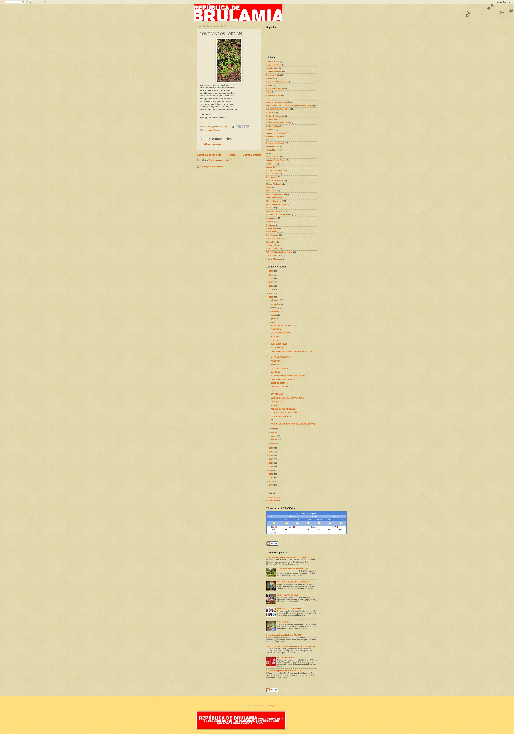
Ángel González (272, 62)
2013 (271, 467)
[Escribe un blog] (240, 126)
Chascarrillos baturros (275, 89)
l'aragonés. (270, 167)
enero (273, 443)
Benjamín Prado (273, 75)
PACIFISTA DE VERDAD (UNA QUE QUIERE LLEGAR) (293, 424)
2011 (271, 474)
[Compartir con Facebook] (245, 126)
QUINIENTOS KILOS (279, 344)
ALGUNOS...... (276, 405)
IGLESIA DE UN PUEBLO (281, 357)
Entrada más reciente (209, 155)
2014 (271, 463)
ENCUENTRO (276, 329)
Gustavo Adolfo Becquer (276, 160)
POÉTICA (274, 340)
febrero (274, 440)
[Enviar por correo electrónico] (237, 126)
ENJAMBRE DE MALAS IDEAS (279, 123)
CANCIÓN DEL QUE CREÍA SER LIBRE (293, 582)
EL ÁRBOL (270, 113)
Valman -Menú (272, 249)
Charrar (269, 85)
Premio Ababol (272, 228)
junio (273, 322)
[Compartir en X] (242, 126)
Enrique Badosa (273, 126)
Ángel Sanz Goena (274, 65)
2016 (271, 455)
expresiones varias (274, 136)
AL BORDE (275, 337)
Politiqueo (270, 225)
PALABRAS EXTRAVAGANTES (279, 215)
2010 (271, 478)
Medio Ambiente (273, 198)
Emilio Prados (272, 119)
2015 (271, 459)
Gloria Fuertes (214, 130)
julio (273, 319)
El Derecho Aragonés (275, 116)
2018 (271, 448)
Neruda (269, 208)
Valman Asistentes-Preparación (279, 252)
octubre (274, 308)
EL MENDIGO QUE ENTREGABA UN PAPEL (289, 376)
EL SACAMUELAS (278, 348)
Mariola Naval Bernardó (276, 194)
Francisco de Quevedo (275, 143)
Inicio (232, 155)
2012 (271, 470)
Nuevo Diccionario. (274, 211)
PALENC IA (275, 361)
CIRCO (273, 391)
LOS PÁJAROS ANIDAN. (281, 333)
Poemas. (270, 221)
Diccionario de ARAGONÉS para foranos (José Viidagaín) (290, 106)
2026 (271, 271)
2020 (271, 293)
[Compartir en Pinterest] (247, 126)
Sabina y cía (271, 245)
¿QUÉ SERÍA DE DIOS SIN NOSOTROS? (287, 398)
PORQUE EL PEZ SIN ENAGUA (283, 409)
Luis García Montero (274, 181)
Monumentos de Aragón (276, 204)
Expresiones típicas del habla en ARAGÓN (283, 635)
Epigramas (270, 130)
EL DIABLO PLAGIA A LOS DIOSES (285, 413)
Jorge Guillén (272, 164)
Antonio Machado (273, 72)
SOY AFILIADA (277, 394)
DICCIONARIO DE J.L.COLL (277, 109)
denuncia (270, 99)
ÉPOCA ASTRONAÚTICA (281, 416)
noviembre (276, 304)
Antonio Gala (271, 68)
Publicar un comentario (212, 144)
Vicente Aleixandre (274, 259)
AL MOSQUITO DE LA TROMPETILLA (292, 569)
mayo (273, 429)
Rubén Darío (271, 242)
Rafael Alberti (271, 232)
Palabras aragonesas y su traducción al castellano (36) (288, 557)
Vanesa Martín (272, 255)
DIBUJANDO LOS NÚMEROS (289, 608)
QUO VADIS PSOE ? (285, 657)
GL (267, 153)
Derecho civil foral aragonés (278, 102)
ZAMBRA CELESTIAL (279, 387)
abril (273, 432)
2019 (271, 297)
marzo (274, 436)
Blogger (272, 706)
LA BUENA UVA (277, 402)
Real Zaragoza (272, 235)
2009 (271, 481)
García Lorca (271, 147)
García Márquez (272, 150)
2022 (271, 286)
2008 (271, 485)
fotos (268, 140)
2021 (271, 290)
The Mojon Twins (273, 497)
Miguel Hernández (273, 201)
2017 (271, 452)
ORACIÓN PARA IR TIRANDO (282, 379)
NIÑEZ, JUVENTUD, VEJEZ (288, 595)
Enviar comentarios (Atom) (220, 160)
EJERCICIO (275, 365)
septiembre (276, 311)
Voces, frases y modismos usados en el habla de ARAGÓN (290, 646)
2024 (271, 279)
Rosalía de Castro (273, 238)
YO (272, 420)
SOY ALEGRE (283, 622)
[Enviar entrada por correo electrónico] (233, 127)
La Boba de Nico (273, 501)
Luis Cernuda (271, 177)
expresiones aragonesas (276, 133)
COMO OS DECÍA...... (279, 383)
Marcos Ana (271, 191)
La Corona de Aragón (275, 170)
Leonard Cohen (272, 174)
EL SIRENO (275, 372)
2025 (271, 275)
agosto (274, 315)
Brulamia (270, 79)
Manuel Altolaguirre (274, 184)
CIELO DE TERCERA (279, 368)
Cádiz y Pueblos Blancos (276, 82)
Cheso (269, 92)
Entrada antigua (252, 155)
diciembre (275, 300)
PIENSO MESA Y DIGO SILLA (283, 325)
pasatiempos (271, 218)
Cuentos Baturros (273, 96)
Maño (268, 187)
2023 (271, 282)
